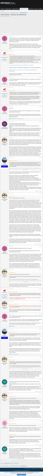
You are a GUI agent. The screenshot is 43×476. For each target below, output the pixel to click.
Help (37, 468)
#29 (41, 193)
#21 (41, 36)
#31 (41, 269)
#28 (41, 157)
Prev (2, 33)
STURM (4, 426)
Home (2, 8)
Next (14, 33)
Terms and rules (27, 468)
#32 (41, 288)
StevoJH (4, 42)
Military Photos (15, 8)
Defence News (8, 8)
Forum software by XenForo (21, 470)
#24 (41, 87)
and (14, 354)
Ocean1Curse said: (13, 160)
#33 (41, 301)
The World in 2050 (12, 382)
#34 (41, 314)
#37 (41, 379)
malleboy (4, 385)
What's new (31, 8)
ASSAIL (4, 163)
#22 (41, 51)
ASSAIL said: (12, 54)
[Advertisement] (21, 25)
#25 (41, 106)
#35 (41, 329)
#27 (41, 137)
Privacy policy (33, 468)
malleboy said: (12, 396)
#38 (41, 393)
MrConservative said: (13, 304)
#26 (41, 121)
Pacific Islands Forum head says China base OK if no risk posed (21, 65)
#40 (41, 446)
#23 (41, 77)
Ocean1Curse (4, 143)
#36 (41, 357)
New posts (2, 10)
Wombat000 (4, 127)
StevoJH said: (12, 90)
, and (17, 118)
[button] (19, 9)
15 (11, 33)
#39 (41, 420)
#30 (41, 246)
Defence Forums (24, 8)
